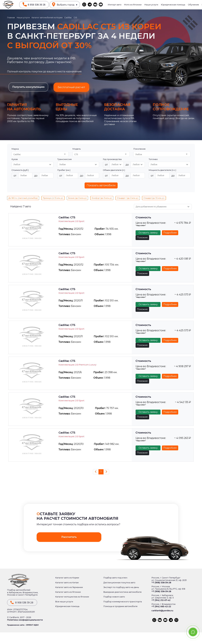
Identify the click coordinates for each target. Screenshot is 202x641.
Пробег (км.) (63, 170)
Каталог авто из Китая (67, 582)
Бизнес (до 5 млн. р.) (77, 198)
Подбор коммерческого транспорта (122, 601)
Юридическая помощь (173, 4)
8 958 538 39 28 (36, 4)
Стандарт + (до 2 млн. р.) (127, 198)
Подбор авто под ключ (115, 578)
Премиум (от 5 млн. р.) (53, 198)
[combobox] (40, 154)
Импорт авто (114, 4)
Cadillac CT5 (67, 217)
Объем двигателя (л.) (114, 170)
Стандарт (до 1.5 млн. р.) (153, 198)
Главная (11, 18)
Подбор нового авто (114, 597)
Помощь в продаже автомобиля (120, 606)
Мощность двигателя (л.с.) (162, 170)
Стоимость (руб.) (20, 170)
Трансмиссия (64, 159)
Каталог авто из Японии (68, 592)
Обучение (193, 4)
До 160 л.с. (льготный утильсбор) (23, 198)
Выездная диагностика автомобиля (122, 592)
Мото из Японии (133, 4)
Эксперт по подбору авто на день (121, 587)
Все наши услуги (64, 601)
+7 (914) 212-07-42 (161, 600)
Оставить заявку (148, 232)
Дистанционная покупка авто (119, 582)
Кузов (15, 159)
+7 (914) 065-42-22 (161, 606)
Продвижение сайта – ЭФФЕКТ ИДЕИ (23, 625)
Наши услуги (151, 4)
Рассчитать (69, 536)
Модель (76, 149)
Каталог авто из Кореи (67, 578)
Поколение (139, 149)
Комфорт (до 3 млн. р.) (102, 198)
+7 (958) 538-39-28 (161, 582)
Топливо (153, 159)
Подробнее (170, 232)
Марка (15, 149)
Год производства (112, 159)
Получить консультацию (28, 86)
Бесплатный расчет (71, 87)
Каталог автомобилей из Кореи (47, 18)
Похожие (142, 237)
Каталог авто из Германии (69, 587)
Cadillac (68, 18)
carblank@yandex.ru (162, 610)
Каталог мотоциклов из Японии (72, 597)
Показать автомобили (101, 185)
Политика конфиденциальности (25, 620)
